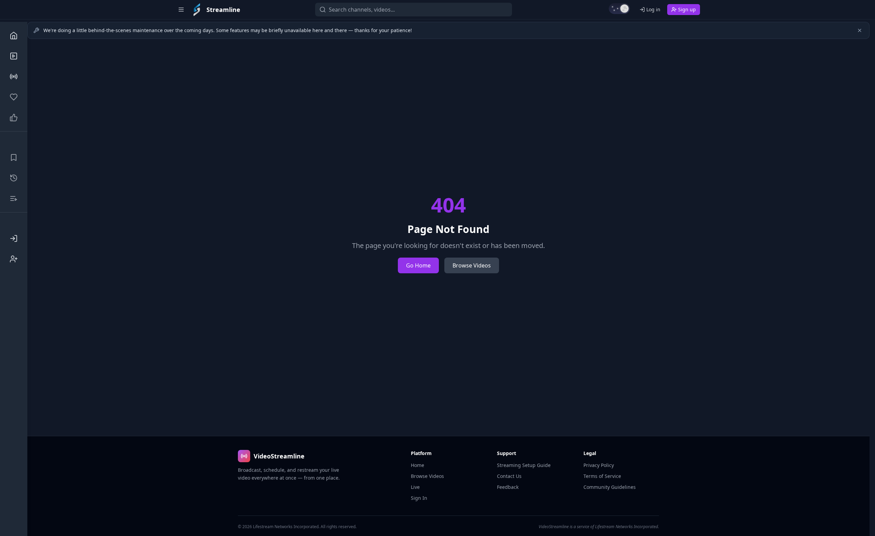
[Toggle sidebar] (181, 9)
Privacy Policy (598, 465)
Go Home (418, 265)
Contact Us (509, 476)
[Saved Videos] (13, 157)
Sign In (419, 498)
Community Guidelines (609, 487)
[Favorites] (13, 97)
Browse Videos (472, 265)
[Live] (13, 76)
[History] (13, 178)
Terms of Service (602, 476)
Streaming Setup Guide (524, 465)
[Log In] (13, 238)
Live (415, 487)
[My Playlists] (13, 198)
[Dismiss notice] (860, 30)
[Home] (13, 35)
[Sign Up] (13, 259)
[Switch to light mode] (619, 8)
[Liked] (13, 117)
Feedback (508, 487)
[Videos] (13, 56)
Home (417, 465)
